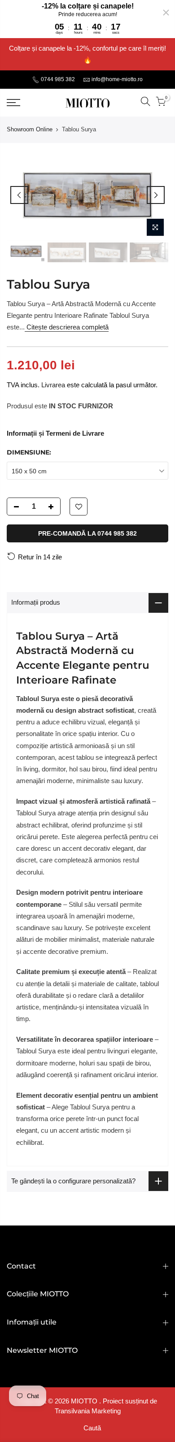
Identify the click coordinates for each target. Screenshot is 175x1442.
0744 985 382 (57, 79)
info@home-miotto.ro (117, 79)
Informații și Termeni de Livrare (55, 433)
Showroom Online (29, 129)
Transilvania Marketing (88, 1411)
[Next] (156, 195)
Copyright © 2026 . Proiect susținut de (87, 1401)
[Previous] (19, 195)
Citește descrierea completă (67, 327)
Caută (92, 1428)
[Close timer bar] (166, 13)
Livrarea (53, 385)
